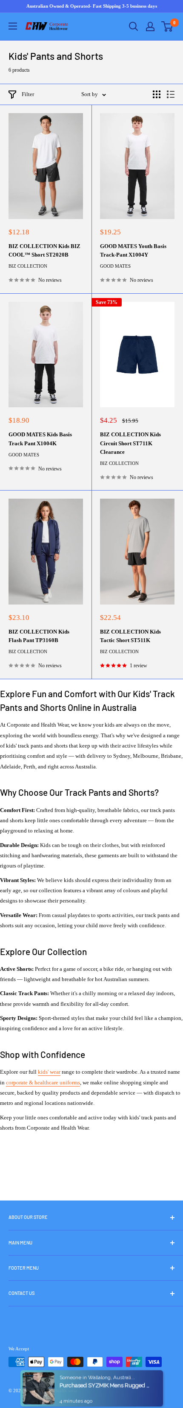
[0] (167, 26)
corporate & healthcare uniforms (43, 1082)
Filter (28, 94)
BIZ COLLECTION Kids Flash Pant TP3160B (39, 635)
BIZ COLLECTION (28, 266)
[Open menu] (13, 26)
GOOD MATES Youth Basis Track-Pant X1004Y (133, 250)
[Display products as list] (170, 94)
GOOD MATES (115, 266)
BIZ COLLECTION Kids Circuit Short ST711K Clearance (130, 443)
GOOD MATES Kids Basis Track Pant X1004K (40, 438)
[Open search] (133, 26)
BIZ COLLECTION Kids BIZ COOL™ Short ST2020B (44, 250)
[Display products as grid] (156, 94)
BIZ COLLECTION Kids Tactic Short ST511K (130, 635)
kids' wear (49, 1072)
